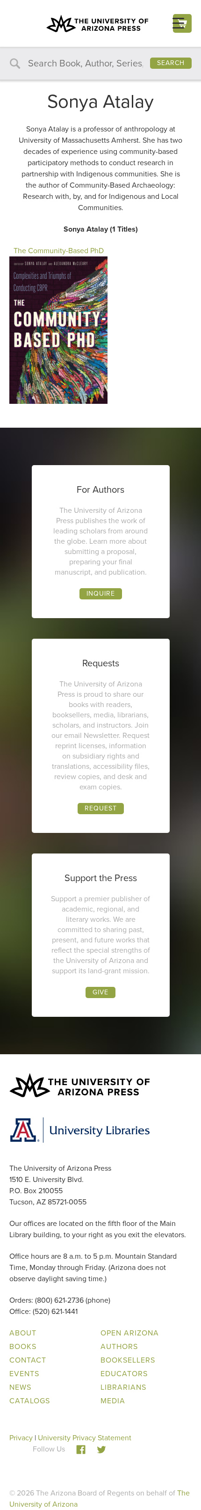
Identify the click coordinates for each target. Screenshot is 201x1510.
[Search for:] (100, 63)
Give (100, 992)
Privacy (21, 1437)
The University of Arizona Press (97, 23)
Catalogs (29, 1400)
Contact (27, 1360)
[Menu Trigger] (178, 23)
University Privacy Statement (84, 1437)
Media (112, 1400)
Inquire (100, 593)
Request (101, 808)
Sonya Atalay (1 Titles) (101, 229)
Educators (124, 1373)
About (22, 1333)
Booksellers (127, 1360)
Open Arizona (129, 1333)
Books (22, 1346)
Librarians (123, 1387)
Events (24, 1373)
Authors (119, 1346)
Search (171, 63)
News (20, 1387)
